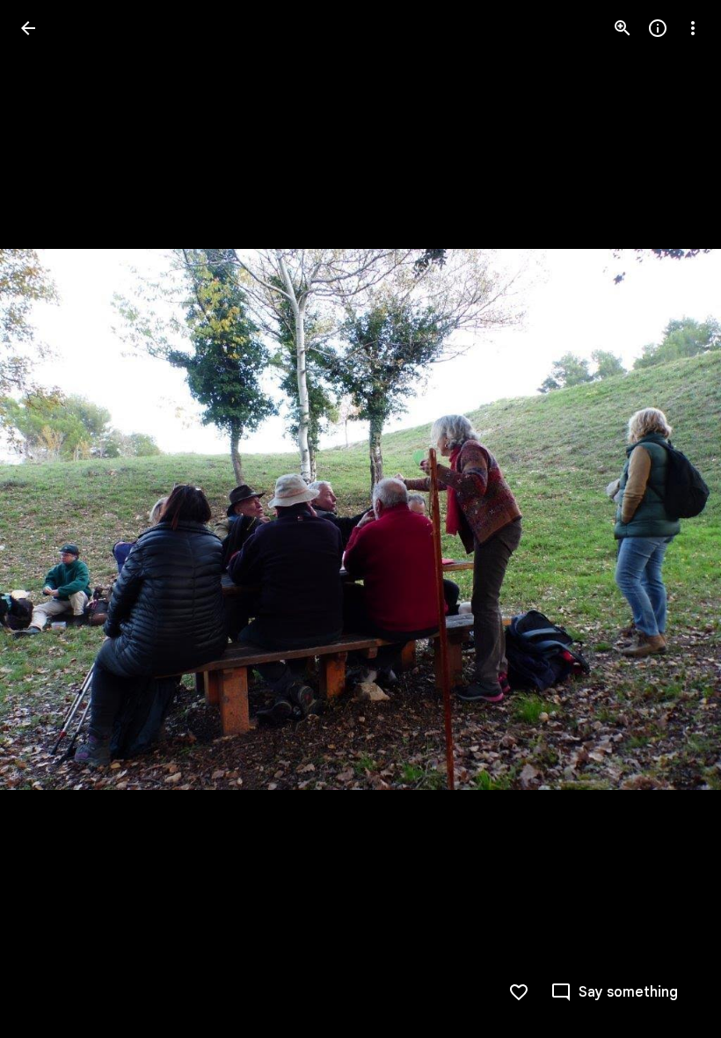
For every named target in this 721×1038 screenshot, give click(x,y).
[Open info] (657, 28)
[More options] (692, 28)
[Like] (518, 992)
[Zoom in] (622, 28)
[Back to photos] (28, 28)
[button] (49, 519)
